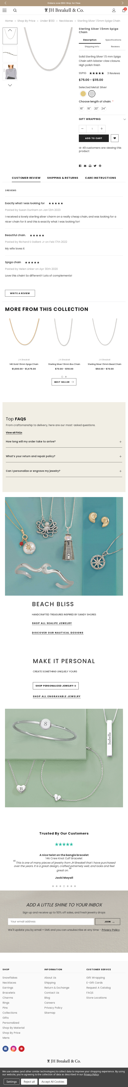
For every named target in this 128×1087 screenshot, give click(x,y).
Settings (11, 1081)
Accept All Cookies (53, 1081)
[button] (120, 519)
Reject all (29, 1081)
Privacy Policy (91, 1074)
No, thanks (66, 563)
